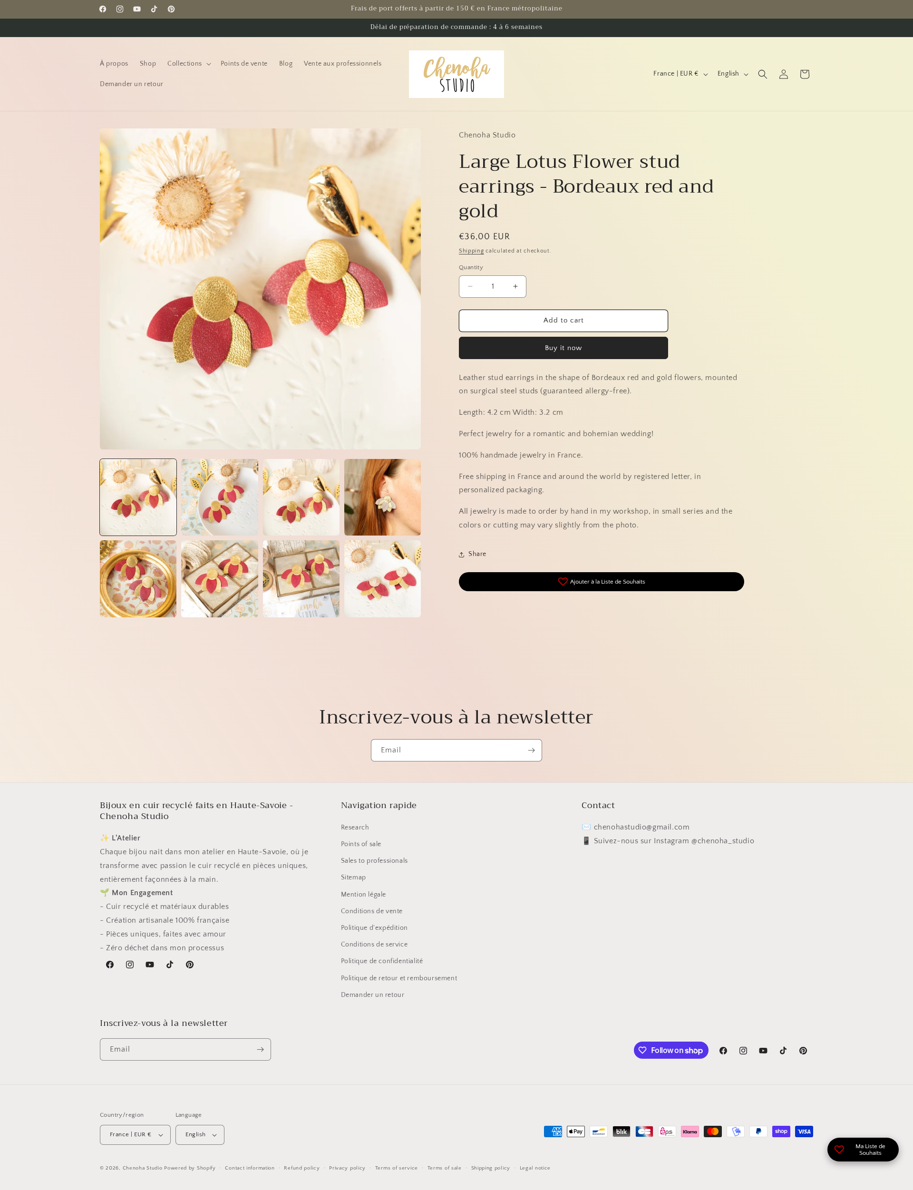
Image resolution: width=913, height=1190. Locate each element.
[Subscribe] (531, 750)
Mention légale (363, 894)
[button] (188, 64)
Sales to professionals (374, 861)
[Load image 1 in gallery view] (138, 497)
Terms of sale (444, 1168)
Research (355, 827)
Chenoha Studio (143, 1168)
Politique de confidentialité (382, 961)
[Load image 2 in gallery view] (219, 497)
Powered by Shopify (190, 1168)
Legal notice (535, 1168)
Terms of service (396, 1168)
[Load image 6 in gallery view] (219, 578)
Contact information (249, 1168)
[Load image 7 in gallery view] (301, 578)
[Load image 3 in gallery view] (301, 497)
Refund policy (302, 1168)
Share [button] (477, 554)
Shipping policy (491, 1168)
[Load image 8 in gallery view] (382, 578)
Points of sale (361, 844)
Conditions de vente (372, 911)
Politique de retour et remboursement (399, 978)
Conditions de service (374, 944)
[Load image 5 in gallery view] (138, 578)
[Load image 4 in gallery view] (382, 497)
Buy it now (563, 348)
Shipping (471, 251)
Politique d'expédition (374, 928)
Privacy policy (347, 1168)
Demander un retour (373, 995)
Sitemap (353, 877)
